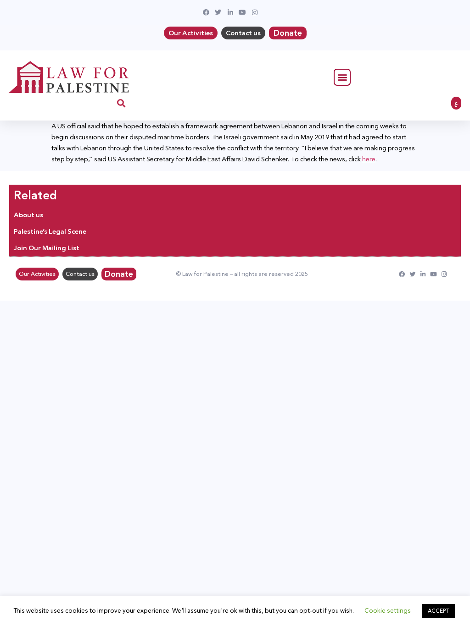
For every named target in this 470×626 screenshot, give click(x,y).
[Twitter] (412, 274)
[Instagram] (444, 274)
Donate (288, 33)
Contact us (243, 33)
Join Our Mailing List (46, 248)
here (368, 159)
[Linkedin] (423, 274)
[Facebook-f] (402, 274)
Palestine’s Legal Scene (50, 231)
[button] (342, 77)
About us (28, 215)
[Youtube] (433, 274)
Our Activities (190, 33)
